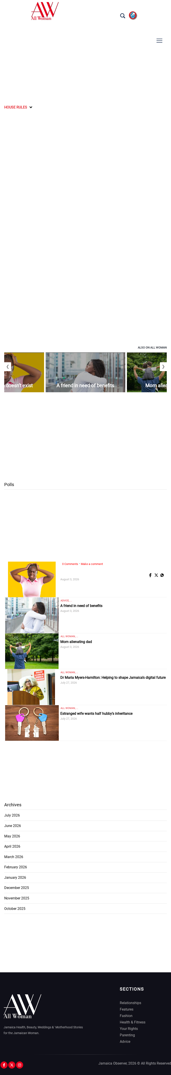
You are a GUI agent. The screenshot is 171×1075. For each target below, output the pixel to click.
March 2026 (13, 857)
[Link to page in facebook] (150, 575)
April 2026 (12, 846)
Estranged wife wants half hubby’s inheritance (96, 713)
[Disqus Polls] (85, 168)
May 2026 (12, 836)
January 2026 (15, 877)
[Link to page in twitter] (156, 575)
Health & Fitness (132, 1022)
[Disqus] (85, 283)
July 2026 (12, 815)
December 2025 (16, 888)
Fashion (126, 1016)
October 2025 (14, 909)
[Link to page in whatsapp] (162, 575)
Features (126, 1009)
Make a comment (92, 564)
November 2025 (16, 898)
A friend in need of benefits (85, 385)
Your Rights (129, 1029)
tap (159, 41)
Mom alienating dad (76, 642)
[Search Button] (123, 16)
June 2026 (12, 826)
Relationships (130, 1003)
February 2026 (15, 867)
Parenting (127, 1035)
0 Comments (70, 564)
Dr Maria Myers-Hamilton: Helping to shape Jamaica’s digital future (113, 677)
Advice (125, 1041)
